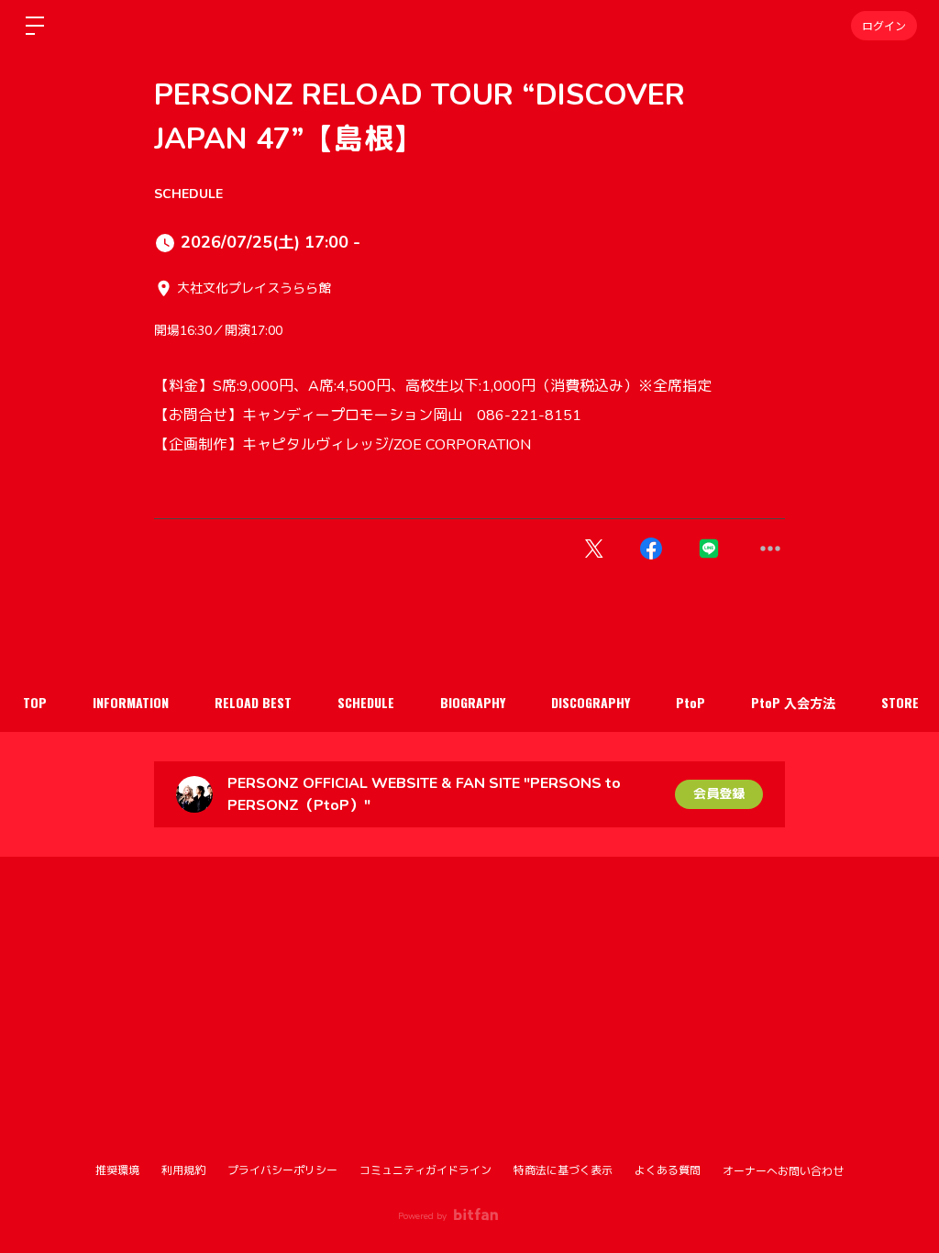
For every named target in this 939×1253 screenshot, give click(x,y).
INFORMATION (131, 702)
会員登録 (719, 794)
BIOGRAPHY (472, 702)
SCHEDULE (188, 194)
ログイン (884, 25)
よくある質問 (668, 1170)
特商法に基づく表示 (563, 1170)
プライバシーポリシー (282, 1170)
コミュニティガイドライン (425, 1170)
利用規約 (183, 1170)
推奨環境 (117, 1170)
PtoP (690, 702)
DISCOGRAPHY (590, 702)
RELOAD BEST (253, 702)
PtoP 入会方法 (793, 702)
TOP (35, 702)
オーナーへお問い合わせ (783, 1171)
